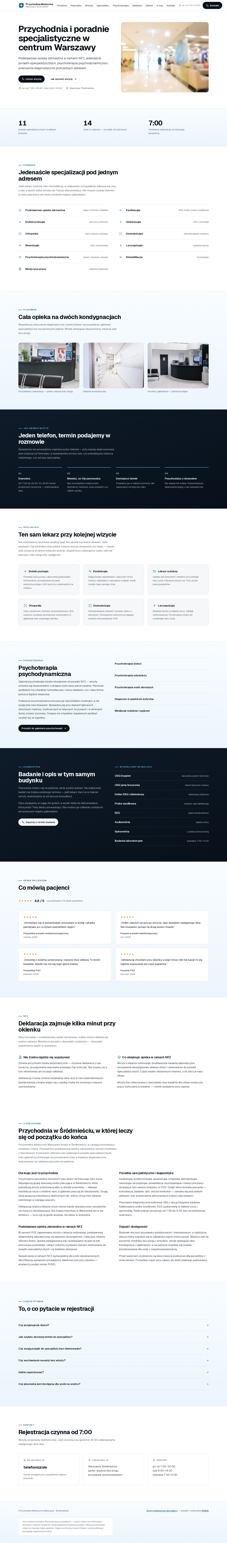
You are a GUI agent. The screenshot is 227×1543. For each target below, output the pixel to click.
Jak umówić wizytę (61, 79)
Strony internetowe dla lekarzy (162, 1510)
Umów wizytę (33, 79)
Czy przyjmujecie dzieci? (33, 1325)
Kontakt (171, 5)
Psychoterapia (121, 5)
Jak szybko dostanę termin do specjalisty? (45, 1337)
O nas (159, 5)
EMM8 (205, 1510)
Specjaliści (103, 5)
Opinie (149, 5)
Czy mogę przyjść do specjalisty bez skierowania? (49, 1348)
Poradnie (62, 5)
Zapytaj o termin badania (40, 822)
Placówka (76, 5)
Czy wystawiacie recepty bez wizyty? (41, 1360)
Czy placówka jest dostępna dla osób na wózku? (49, 1384)
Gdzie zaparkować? (31, 1372)
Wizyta (89, 5)
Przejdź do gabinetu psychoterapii (42, 728)
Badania (137, 5)
